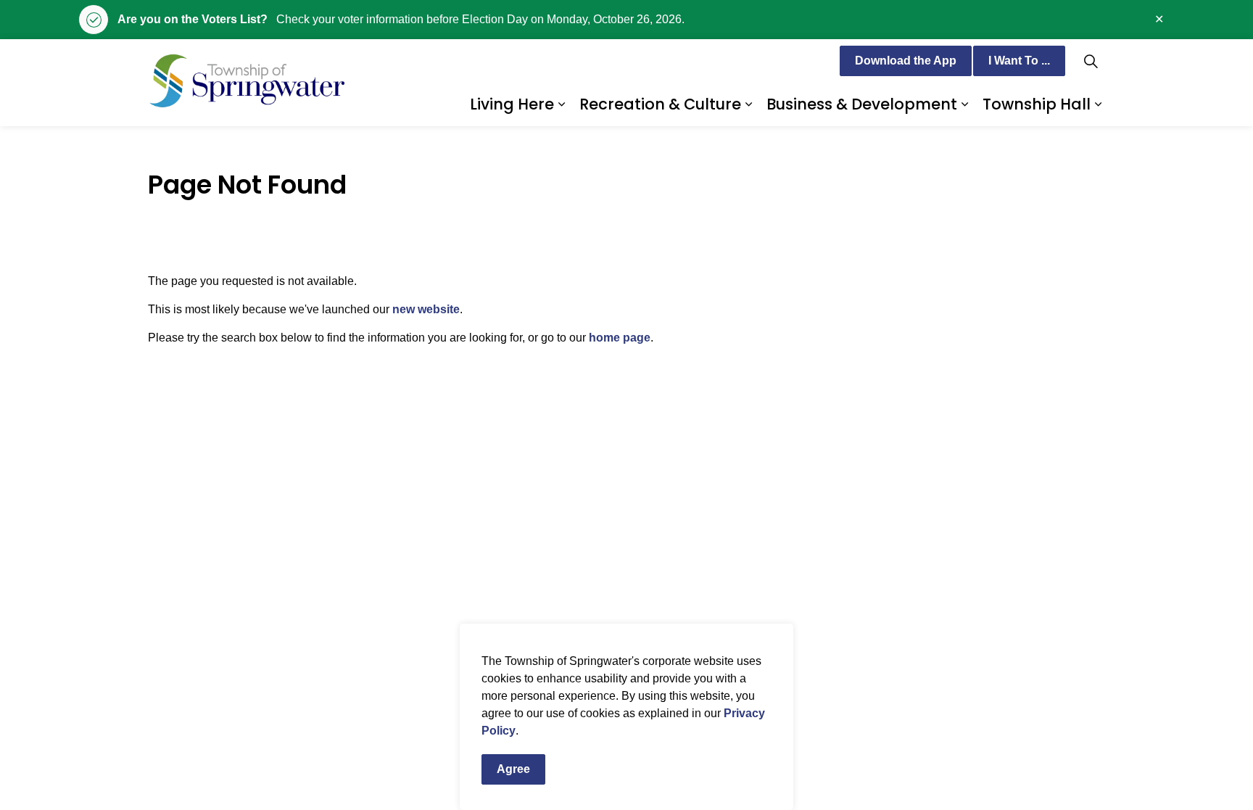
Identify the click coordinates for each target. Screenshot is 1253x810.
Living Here (512, 104)
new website (426, 309)
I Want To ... (1019, 60)
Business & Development (861, 104)
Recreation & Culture (660, 104)
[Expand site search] (1090, 61)
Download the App (905, 60)
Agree (513, 769)
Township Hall (1037, 104)
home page (619, 337)
